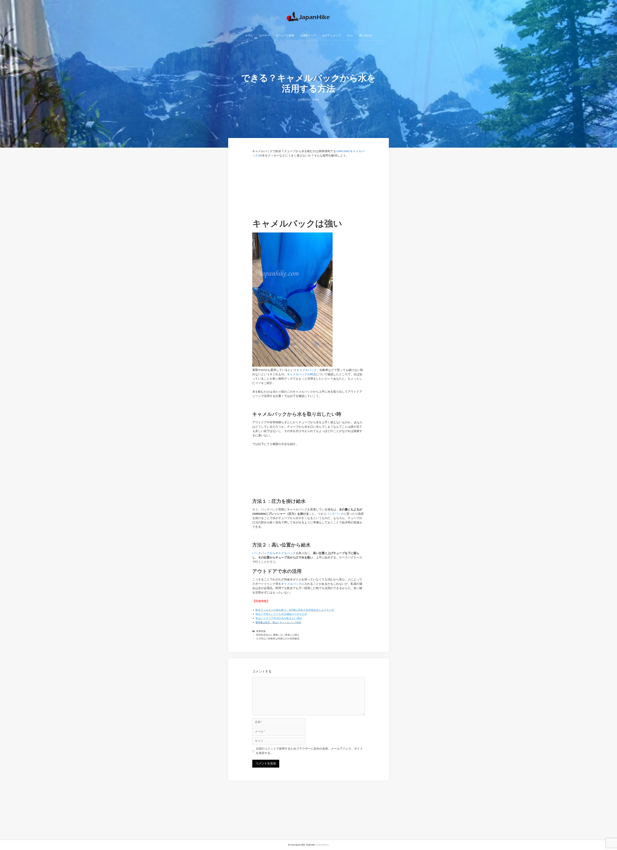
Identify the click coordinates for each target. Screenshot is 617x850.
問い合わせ (365, 35)
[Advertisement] (308, 184)
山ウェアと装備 (285, 35)
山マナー (264, 35)
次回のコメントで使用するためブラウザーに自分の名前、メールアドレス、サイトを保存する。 (309, 751)
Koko (316, 99)
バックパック (335, 513)
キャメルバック (306, 370)
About (350, 35)
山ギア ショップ (331, 35)
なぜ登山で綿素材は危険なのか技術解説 (278, 638)
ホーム (249, 35)
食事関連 (261, 631)
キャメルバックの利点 (301, 374)
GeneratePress (322, 845)
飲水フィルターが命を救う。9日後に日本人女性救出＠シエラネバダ (294, 609)
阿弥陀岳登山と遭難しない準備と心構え (278, 635)
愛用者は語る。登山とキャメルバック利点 (278, 622)
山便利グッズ (308, 35)
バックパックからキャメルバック (274, 553)
